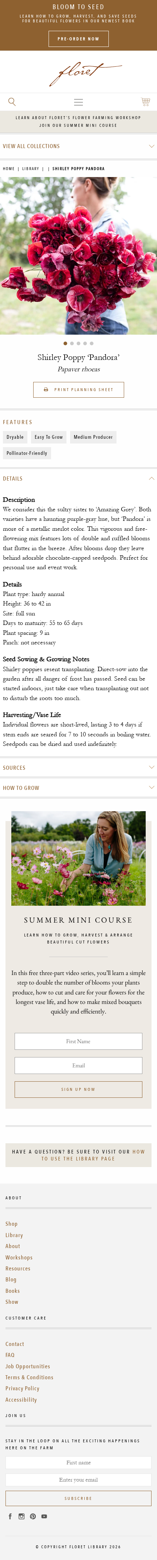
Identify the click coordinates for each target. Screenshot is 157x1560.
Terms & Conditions (29, 1377)
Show (12, 1302)
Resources (18, 1269)
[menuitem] (78, 146)
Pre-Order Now (79, 39)
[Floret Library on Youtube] (44, 1517)
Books (12, 1291)
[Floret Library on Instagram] (21, 1517)
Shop (11, 1224)
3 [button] (78, 343)
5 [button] (91, 343)
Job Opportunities (27, 1366)
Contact (14, 1344)
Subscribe (78, 1498)
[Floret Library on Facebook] (10, 1517)
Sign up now (78, 1089)
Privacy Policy (22, 1388)
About (12, 1246)
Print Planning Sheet (83, 390)
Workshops (19, 1258)
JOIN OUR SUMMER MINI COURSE (78, 125)
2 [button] (72, 343)
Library (30, 169)
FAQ (10, 1355)
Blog (11, 1280)
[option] (78, 256)
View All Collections (31, 146)
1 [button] (65, 343)
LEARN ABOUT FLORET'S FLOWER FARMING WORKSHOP (78, 118)
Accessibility (21, 1400)
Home (9, 169)
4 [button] (85, 343)
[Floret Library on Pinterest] (33, 1517)
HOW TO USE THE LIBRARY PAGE (93, 1155)
